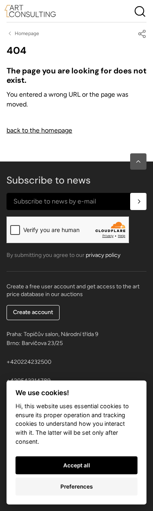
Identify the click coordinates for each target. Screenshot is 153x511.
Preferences (76, 486)
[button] (138, 161)
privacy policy (103, 255)
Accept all (76, 465)
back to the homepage (39, 130)
